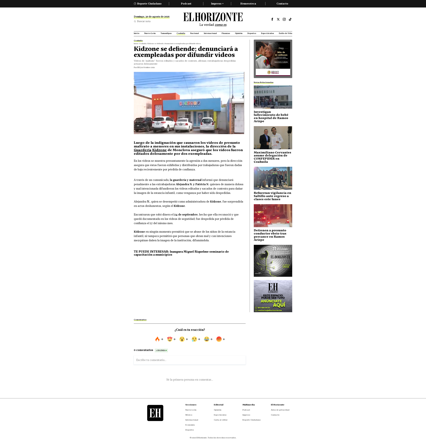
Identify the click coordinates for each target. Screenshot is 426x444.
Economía (190, 425)
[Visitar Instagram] (284, 19)
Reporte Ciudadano (148, 3)
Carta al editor (220, 420)
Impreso (217, 3)
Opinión (217, 410)
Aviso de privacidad (280, 410)
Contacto (282, 3)
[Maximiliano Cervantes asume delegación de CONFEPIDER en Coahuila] (273, 137)
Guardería (142, 150)
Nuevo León (190, 410)
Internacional (191, 420)
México (188, 415)
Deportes (189, 430)
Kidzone (159, 150)
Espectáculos (220, 415)
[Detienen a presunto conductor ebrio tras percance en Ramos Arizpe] (273, 215)
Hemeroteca (248, 3)
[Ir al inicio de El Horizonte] (213, 19)
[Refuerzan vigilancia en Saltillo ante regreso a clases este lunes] (273, 178)
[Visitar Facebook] (272, 19)
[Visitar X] (278, 19)
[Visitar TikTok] (290, 19)
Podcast (186, 3)
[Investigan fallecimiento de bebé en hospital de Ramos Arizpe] (273, 97)
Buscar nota (143, 21)
